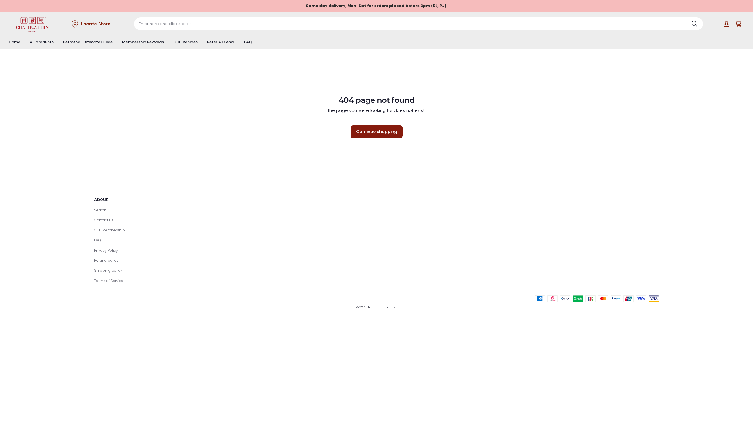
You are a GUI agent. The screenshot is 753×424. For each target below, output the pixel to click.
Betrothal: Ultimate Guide (88, 42)
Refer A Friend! (221, 42)
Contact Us (104, 220)
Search (100, 210)
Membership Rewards (143, 42)
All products (42, 42)
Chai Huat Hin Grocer (381, 307)
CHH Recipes (185, 42)
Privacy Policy (106, 250)
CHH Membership (109, 230)
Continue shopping (376, 132)
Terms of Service (108, 280)
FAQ (248, 42)
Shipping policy (108, 270)
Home (14, 42)
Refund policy (106, 260)
